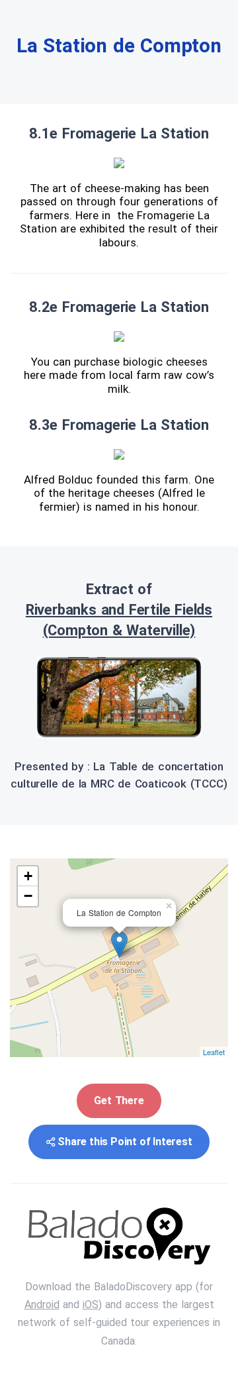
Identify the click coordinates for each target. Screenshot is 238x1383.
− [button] (28, 896)
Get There (118, 1100)
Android (42, 1304)
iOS (91, 1304)
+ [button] (28, 876)
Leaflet (214, 1052)
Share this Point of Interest (125, 1141)
